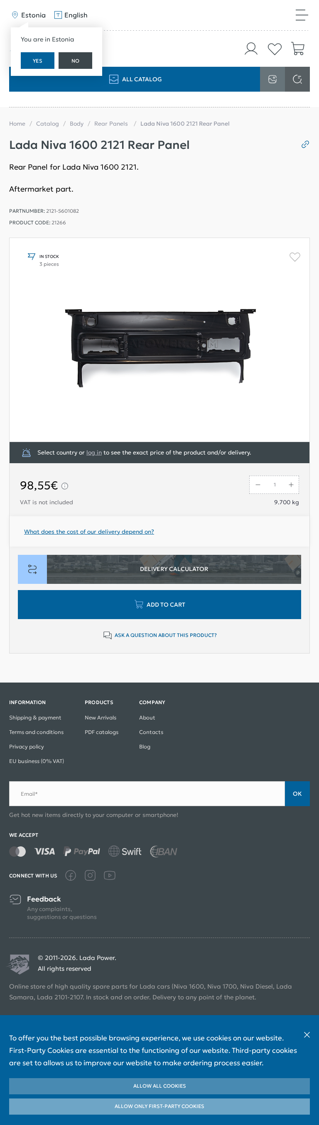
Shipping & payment (35, 717)
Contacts (151, 732)
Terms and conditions (36, 732)
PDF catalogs (101, 732)
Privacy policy (26, 746)
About (147, 717)
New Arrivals (100, 717)
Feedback (44, 899)
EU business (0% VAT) (36, 761)
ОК (297, 793)
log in (94, 452)
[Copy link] (302, 144)
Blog (144, 746)
